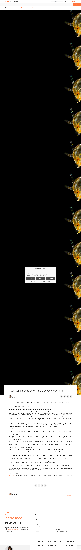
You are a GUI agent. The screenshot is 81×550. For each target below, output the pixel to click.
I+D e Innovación (45, 4)
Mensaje (36, 534)
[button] (66, 1)
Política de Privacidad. (42, 543)
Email (36, 519)
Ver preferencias (50, 278)
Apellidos (58, 514)
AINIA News (10, 7)
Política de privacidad (41, 281)
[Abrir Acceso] (75, 1)
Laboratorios (29, 4)
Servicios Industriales (20, 4)
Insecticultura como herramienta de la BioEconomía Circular (51, 471)
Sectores (52, 4)
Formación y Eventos (60, 4)
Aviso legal (48, 281)
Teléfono (58, 524)
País (36, 529)
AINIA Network (12, 475)
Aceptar (30, 278)
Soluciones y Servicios (9, 4)
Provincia (58, 529)
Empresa (36, 524)
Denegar (40, 278)
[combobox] (57, 1)
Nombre (36, 514)
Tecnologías (36, 4)
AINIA (6, 7)
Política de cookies (34, 281)
